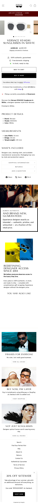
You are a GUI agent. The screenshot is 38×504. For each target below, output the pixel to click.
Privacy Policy (19, 468)
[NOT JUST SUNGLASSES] (19, 413)
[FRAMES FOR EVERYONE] (19, 342)
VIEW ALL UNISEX (19, 362)
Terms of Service (19, 465)
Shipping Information (19, 163)
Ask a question (19, 171)
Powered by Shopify (19, 502)
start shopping (19, 399)
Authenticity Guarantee (19, 461)
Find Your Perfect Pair (19, 445)
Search (19, 442)
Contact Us (19, 458)
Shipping (12, 50)
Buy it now (19, 75)
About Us (19, 452)
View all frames (19, 435)
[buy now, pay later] (19, 376)
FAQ (19, 449)
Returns (19, 167)
